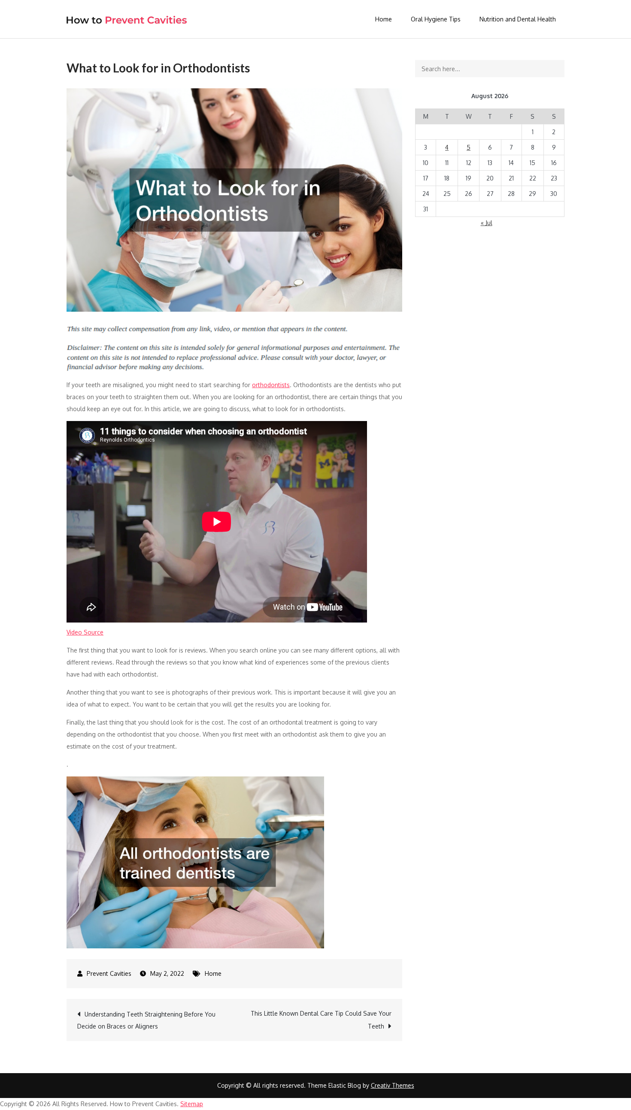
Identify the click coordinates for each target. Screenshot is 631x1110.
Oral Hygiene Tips (436, 19)
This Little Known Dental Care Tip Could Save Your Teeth (321, 1020)
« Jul (486, 222)
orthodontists (271, 384)
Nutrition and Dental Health (517, 19)
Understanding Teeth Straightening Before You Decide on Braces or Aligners (146, 1020)
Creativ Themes (392, 1085)
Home (383, 19)
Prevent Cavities (109, 973)
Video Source (85, 632)
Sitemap (191, 1103)
